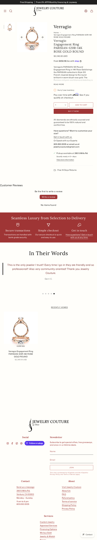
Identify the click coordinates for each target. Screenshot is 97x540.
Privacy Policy (55, 474)
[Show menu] (5, 11)
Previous (21, 37)
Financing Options (48, 529)
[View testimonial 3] (48, 293)
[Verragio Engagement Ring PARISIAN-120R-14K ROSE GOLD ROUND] (21, 330)
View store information (65, 160)
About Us (66, 490)
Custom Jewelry (47, 522)
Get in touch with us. (63, 137)
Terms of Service (69, 474)
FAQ (64, 494)
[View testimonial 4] (51, 293)
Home (56, 32)
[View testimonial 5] (54, 293)
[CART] (92, 11)
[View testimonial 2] (45, 293)
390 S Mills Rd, (23, 490)
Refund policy (68, 498)
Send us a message (25, 487)
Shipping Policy (69, 505)
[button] (11, 11)
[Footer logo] (48, 425)
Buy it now (73, 111)
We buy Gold (46, 532)
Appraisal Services (48, 525)
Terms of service (69, 501)
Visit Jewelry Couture (71, 487)
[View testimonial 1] (43, 293)
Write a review (48, 197)
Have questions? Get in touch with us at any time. (79, 236)
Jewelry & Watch (47, 536)
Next (42, 37)
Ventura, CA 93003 (25, 494)
